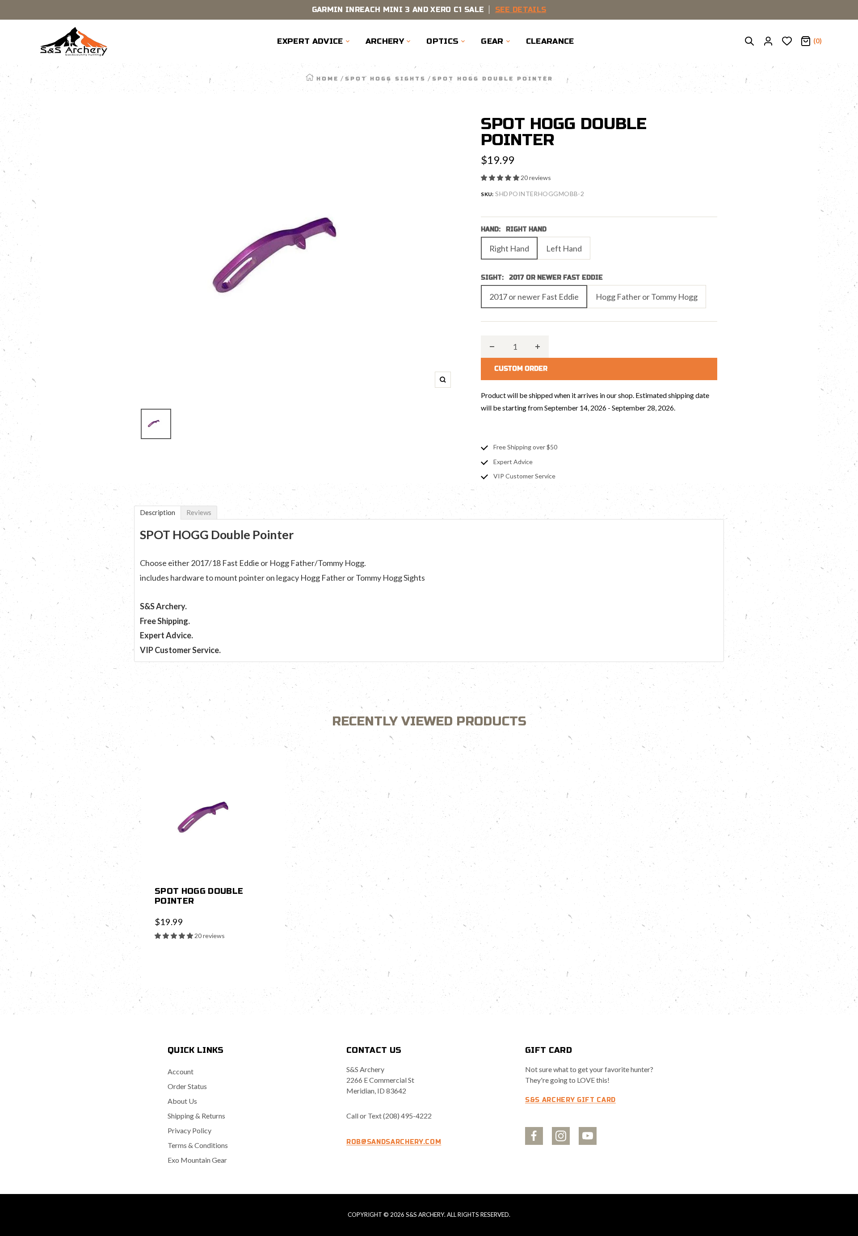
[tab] (157, 513)
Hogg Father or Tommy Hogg (647, 297)
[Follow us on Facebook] (534, 1136)
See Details (521, 9)
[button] (501, 177)
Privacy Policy (189, 1130)
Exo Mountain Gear (197, 1160)
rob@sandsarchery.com (393, 1142)
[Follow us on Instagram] (561, 1136)
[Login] (768, 41)
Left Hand (564, 248)
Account (180, 1071)
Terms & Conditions (198, 1145)
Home (327, 78)
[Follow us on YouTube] (588, 1136)
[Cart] (805, 41)
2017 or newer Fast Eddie (534, 297)
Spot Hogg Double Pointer (199, 896)
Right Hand (509, 248)
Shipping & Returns (196, 1115)
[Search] (749, 41)
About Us (182, 1101)
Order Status (187, 1086)
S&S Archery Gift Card (570, 1100)
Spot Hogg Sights (385, 78)
